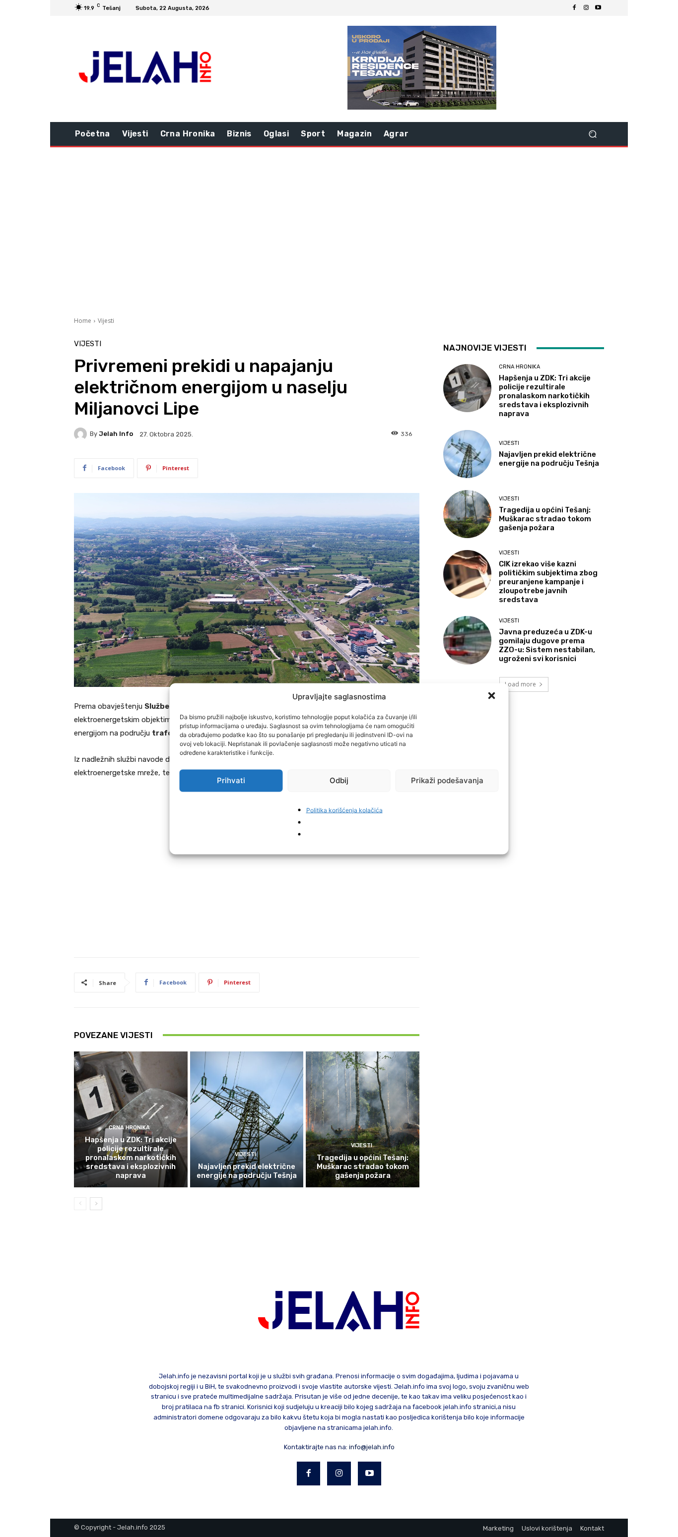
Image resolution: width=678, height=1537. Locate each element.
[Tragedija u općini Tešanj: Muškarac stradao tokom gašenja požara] (362, 1119)
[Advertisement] (339, 230)
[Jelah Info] (82, 434)
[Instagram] (586, 8)
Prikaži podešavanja (447, 780)
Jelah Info (116, 433)
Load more (520, 684)
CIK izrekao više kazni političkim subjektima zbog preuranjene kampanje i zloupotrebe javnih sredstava (548, 581)
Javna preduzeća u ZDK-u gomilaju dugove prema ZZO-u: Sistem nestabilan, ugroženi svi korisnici (547, 645)
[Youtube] (598, 8)
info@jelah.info (372, 1447)
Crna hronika (129, 1127)
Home (82, 320)
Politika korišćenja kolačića (344, 809)
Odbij (339, 780)
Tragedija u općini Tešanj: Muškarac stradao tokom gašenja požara (363, 1166)
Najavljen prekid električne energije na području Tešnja (247, 1171)
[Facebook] (574, 8)
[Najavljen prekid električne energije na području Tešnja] (247, 1119)
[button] (493, 696)
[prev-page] (80, 1203)
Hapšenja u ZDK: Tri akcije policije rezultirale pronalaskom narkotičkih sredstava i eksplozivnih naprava (131, 1157)
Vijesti (106, 320)
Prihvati (231, 780)
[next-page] (96, 1203)
